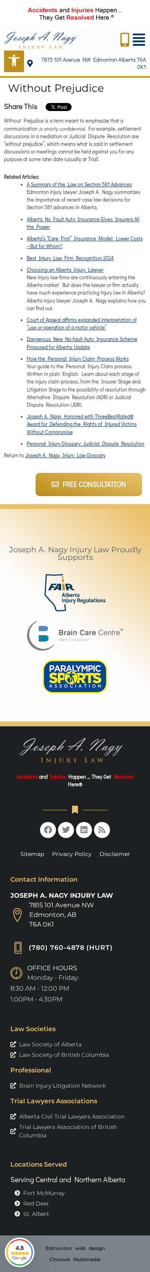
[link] (40, 40)
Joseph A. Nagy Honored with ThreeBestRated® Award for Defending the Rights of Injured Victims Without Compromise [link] (82, 424)
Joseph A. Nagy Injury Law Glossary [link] (65, 455)
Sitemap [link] (32, 854)
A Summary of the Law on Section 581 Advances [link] (79, 184)
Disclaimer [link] (115, 854)
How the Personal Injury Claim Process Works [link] (78, 358)
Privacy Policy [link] (72, 854)
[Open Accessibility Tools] (14, 61)
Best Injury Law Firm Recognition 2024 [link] (70, 258)
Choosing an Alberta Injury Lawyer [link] (65, 270)
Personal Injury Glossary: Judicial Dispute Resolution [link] (85, 443)
